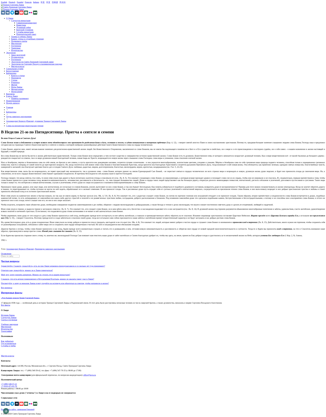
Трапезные (16, 48)
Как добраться (7, 341)
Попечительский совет (26, 34)
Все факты (5, 305)
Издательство (17, 50)
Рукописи (15, 82)
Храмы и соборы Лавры (21, 37)
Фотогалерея (16, 92)
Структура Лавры (8, 317)
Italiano (36, 2)
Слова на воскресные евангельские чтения (24, 126)
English (4, 2)
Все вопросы (6, 288)
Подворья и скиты (19, 41)
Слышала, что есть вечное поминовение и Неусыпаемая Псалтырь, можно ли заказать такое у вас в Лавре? (47, 279)
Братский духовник (24, 30)
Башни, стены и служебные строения (27, 39)
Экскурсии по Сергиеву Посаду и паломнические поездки (36, 64)
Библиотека (11, 73)
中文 (43, 2)
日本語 (55, 2)
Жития (14, 85)
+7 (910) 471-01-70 (9, 386)
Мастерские (16, 43)
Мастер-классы (17, 66)
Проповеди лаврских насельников (50, 249)
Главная (9, 107)
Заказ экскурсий (18, 55)
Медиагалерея (17, 89)
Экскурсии (11, 53)
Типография (6, 331)
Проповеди (16, 78)
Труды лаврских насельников (19, 116)
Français (28, 2)
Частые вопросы (10, 261)
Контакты (10, 94)
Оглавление (6, 253)
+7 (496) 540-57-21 (9, 384)
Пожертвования (13, 101)
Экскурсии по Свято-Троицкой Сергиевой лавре (32, 62)
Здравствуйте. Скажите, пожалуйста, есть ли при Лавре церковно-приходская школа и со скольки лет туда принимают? (53, 266)
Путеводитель (17, 57)
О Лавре (9, 18)
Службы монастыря (24, 32)
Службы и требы (8, 346)
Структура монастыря (20, 20)
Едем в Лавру (12, 96)
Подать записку (13, 103)
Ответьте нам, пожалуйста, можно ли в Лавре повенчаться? (27, 270)
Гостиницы (16, 46)
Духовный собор (23, 27)
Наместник (21, 25)
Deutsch (12, 2)
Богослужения (12, 71)
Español (20, 2)
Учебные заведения (9, 324)
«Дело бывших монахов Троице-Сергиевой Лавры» (20, 298)
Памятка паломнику (20, 98)
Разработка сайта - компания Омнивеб (17, 409)
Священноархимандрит (26, 23)
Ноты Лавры (16, 87)
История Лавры (8, 315)
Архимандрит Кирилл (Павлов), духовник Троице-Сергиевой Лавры (36, 121)
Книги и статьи (18, 75)
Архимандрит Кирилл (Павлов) (20, 249)
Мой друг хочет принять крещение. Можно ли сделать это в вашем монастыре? (35, 275)
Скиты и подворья (9, 320)
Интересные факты (11, 292)
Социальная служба (14, 69)
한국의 (62, 2)
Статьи (14, 80)
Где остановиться (8, 343)
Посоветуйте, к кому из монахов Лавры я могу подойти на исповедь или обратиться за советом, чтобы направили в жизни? (55, 283)
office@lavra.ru (89, 375)
